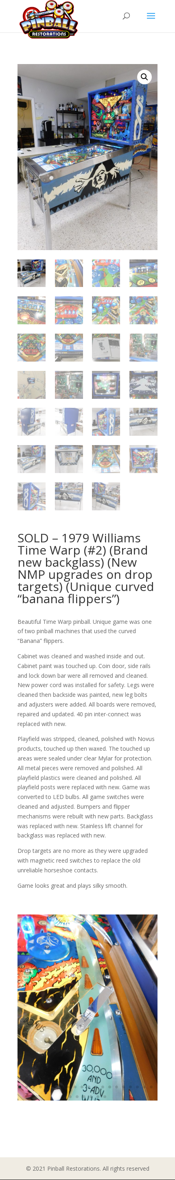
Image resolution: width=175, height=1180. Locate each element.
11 (89, 1087)
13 (102, 1087)
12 (95, 1087)
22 (77, 1096)
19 (144, 1087)
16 (123, 1087)
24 (91, 1096)
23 (84, 1096)
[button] (144, 77)
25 (97, 1096)
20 (151, 1087)
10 (82, 1087)
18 (137, 1087)
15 (116, 1087)
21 (70, 1096)
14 (109, 1087)
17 (130, 1087)
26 (104, 1096)
